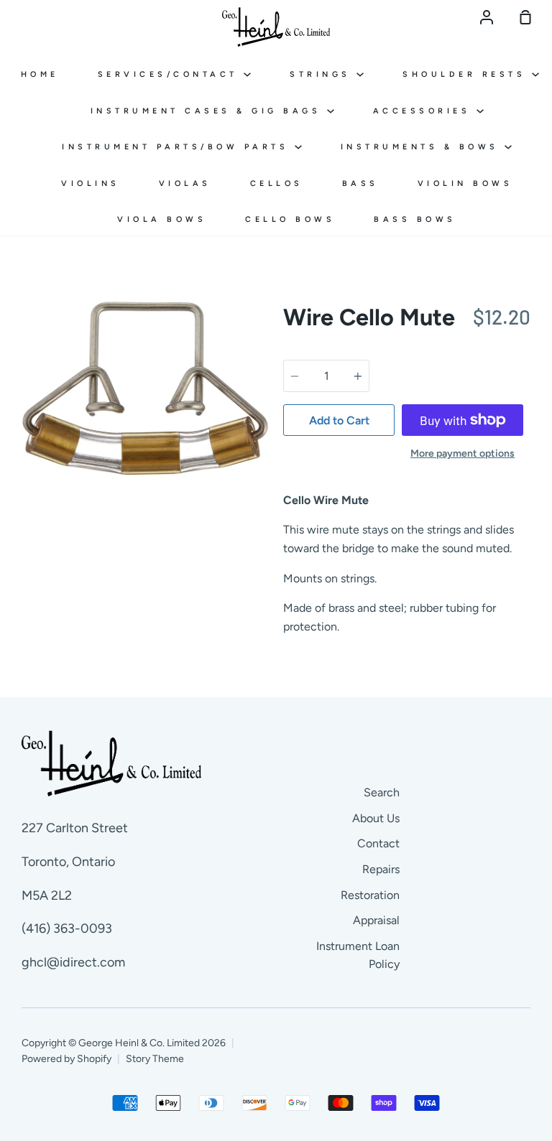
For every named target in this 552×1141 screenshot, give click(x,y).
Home (40, 74)
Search (382, 792)
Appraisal (376, 920)
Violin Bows (465, 183)
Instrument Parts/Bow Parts (178, 147)
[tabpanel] (145, 388)
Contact (378, 843)
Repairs (381, 869)
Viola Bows (161, 219)
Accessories (425, 111)
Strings (323, 74)
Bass (360, 183)
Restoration (370, 895)
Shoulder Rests (467, 74)
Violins (90, 183)
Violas (185, 183)
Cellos (276, 183)
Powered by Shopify (66, 1059)
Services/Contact (171, 74)
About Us (376, 818)
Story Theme (155, 1059)
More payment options (462, 453)
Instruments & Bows (423, 147)
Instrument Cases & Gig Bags (209, 111)
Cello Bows (290, 219)
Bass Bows (415, 219)
